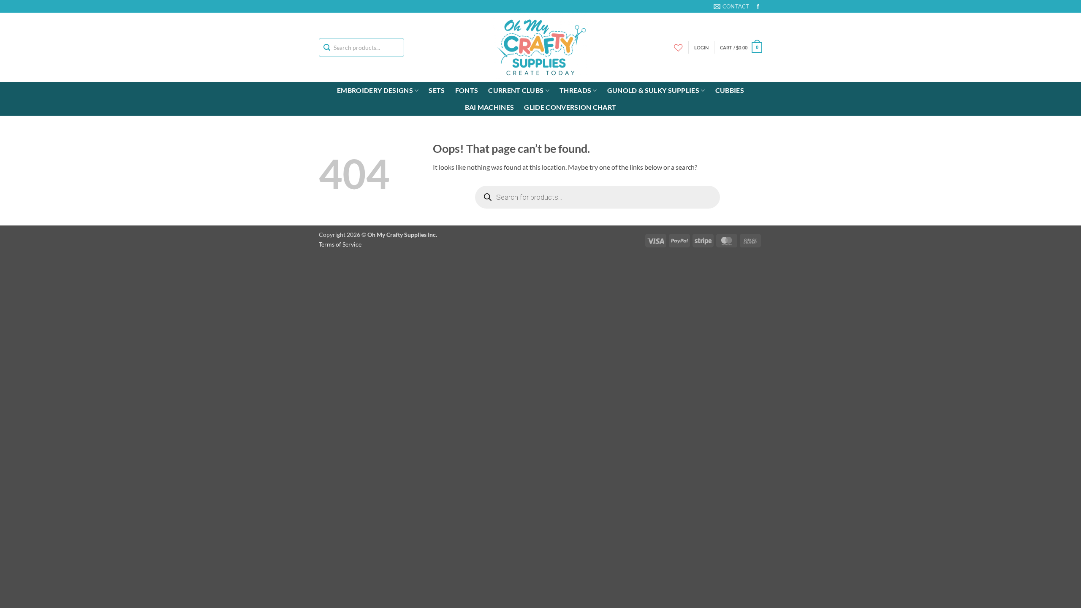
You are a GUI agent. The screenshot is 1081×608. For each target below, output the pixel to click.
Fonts (466, 90)
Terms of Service (340, 244)
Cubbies (729, 90)
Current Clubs (515, 90)
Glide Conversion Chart (570, 107)
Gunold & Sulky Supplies (653, 90)
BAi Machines (489, 107)
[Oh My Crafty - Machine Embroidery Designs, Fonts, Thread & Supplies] (540, 47)
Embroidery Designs (375, 90)
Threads (575, 90)
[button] (741, 47)
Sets (437, 90)
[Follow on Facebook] (758, 7)
